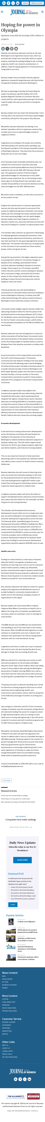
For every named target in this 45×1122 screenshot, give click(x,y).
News (4, 976)
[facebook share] (12, 49)
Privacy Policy (7, 1054)
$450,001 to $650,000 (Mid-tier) (22, 893)
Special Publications (9, 1008)
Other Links (8, 1041)
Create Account (37, 3)
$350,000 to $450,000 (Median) (22, 890)
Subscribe (22, 860)
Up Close (5, 982)
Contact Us (6, 1048)
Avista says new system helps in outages (14, 795)
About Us (5, 1045)
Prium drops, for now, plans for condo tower (15, 799)
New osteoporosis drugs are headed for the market (18, 802)
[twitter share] (7, 49)
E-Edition (5, 999)
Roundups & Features (9, 985)
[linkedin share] (3, 49)
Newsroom (5, 1005)
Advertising (6, 1028)
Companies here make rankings (20, 819)
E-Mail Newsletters (8, 1002)
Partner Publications (9, 1011)
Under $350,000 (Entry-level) (22, 887)
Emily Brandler (19, 44)
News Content (10, 972)
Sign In (25, 3)
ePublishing (34, 1111)
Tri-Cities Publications (9, 1057)
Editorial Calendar (8, 1022)
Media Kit (5, 1034)
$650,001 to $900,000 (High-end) (23, 896)
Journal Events (7, 1051)
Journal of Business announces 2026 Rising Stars (27, 949)
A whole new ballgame (26, 922)
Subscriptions (7, 1031)
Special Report (7, 979)
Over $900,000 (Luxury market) (23, 899)
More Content (9, 995)
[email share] (16, 49)
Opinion (4, 988)
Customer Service (11, 1018)
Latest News (6, 780)
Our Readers (6, 1025)
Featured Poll (16, 873)
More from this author (19, 827)
